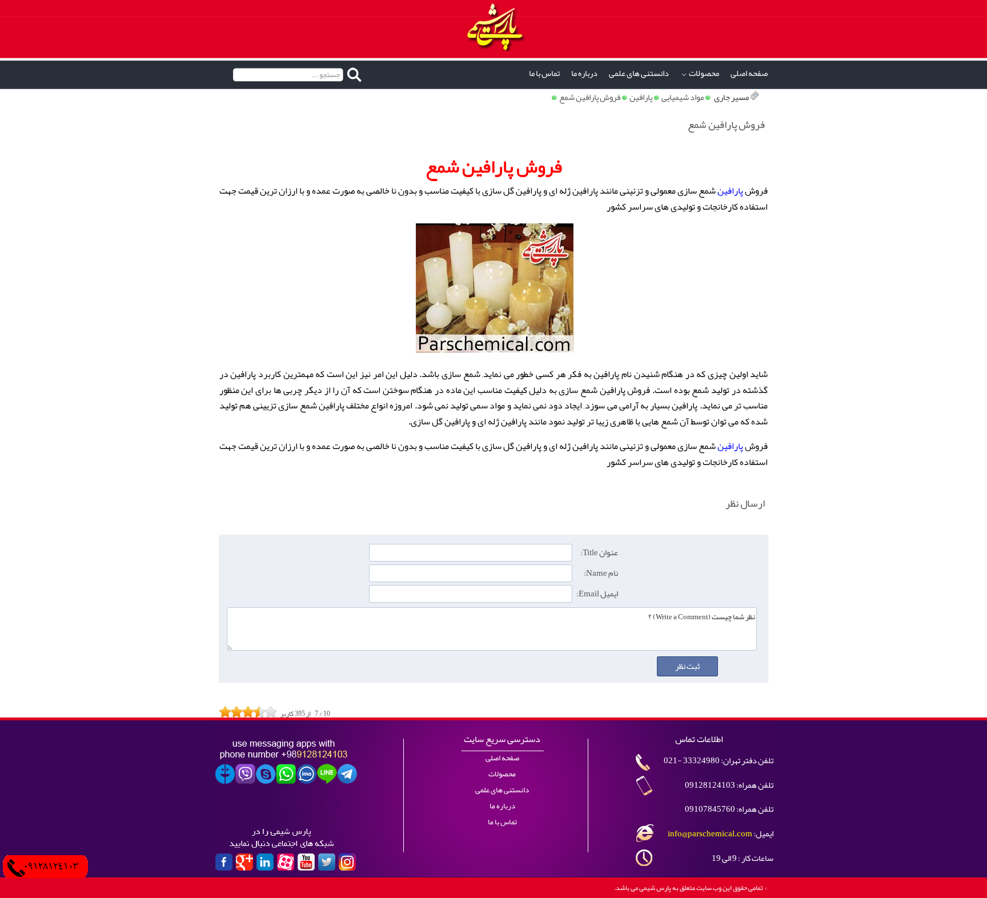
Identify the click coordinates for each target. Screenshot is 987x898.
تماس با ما (544, 73)
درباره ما (584, 73)
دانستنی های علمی (639, 73)
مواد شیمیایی (682, 97)
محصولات (704, 73)
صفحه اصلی (749, 73)
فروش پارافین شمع (589, 97)
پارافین (640, 97)
